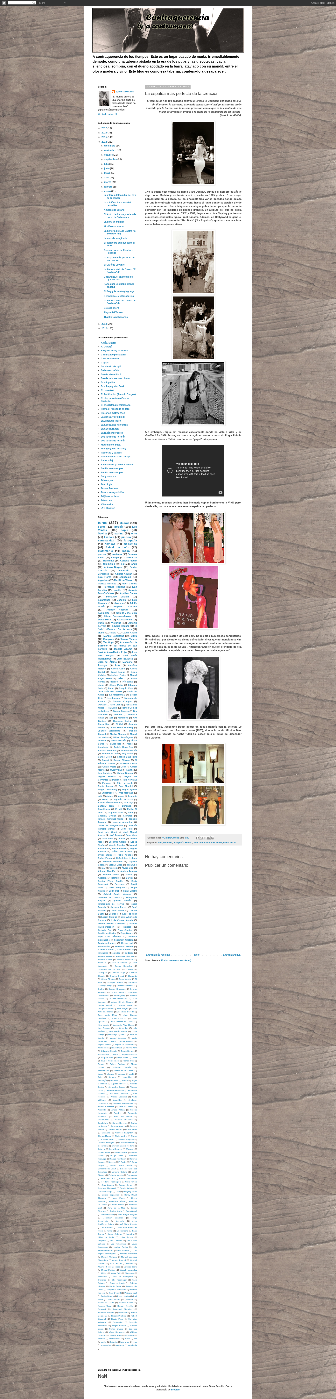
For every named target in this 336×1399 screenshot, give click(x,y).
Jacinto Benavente (118, 999)
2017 (105, 128)
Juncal (121, 838)
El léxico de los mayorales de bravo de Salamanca (120, 215)
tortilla (125, 1080)
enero (107, 191)
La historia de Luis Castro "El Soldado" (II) (120, 271)
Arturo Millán (117, 1110)
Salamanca (104, 600)
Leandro (130, 1234)
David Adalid (129, 632)
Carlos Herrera (119, 1123)
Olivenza (102, 1280)
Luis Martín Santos (118, 1031)
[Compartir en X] (205, 838)
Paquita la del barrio (116, 1289)
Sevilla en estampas (112, 468)
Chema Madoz (104, 1136)
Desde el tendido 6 (111, 374)
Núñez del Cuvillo (122, 851)
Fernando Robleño (114, 587)
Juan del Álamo (107, 662)
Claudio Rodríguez (107, 1142)
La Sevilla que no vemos (114, 425)
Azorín (129, 874)
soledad (116, 953)
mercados (123, 718)
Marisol (127, 927)
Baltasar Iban (106, 806)
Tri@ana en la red (110, 496)
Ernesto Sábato (119, 1172)
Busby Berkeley (123, 966)
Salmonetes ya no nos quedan (117, 464)
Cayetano (119, 884)
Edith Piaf (114, 891)
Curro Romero (115, 1149)
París (101, 623)
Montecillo (103, 1048)
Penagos (106, 783)
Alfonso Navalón (107, 871)
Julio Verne (117, 910)
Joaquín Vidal (126, 688)
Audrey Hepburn (118, 609)
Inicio (197, 954)
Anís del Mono (126, 1107)
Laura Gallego (115, 1234)
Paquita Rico (107, 1058)
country (121, 1074)
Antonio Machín (129, 750)
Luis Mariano (123, 1250)
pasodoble (115, 744)
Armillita (102, 1110)
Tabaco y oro (108, 480)
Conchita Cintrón (122, 721)
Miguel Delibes (108, 1270)
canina (119, 533)
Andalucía (103, 747)
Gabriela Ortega (107, 816)
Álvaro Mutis (116, 685)
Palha (115, 1054)
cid (135, 1339)
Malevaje (112, 1035)
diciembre (110, 145)
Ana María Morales (119, 1093)
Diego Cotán (116, 1156)
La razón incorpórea (112, 433)
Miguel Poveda (107, 776)
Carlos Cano (118, 668)
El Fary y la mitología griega (119, 291)
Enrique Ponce (115, 982)
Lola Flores (104, 577)
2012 (105, 328)
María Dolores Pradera (122, 1041)
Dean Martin (125, 979)
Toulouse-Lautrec (107, 943)
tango (134, 564)
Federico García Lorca (119, 629)
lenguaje (132, 796)
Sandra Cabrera (121, 711)
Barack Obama (119, 963)
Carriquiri (102, 973)
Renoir (101, 1064)
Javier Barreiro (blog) (113, 417)
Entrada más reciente (158, 954)
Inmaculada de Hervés (111, 904)
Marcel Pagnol (119, 1260)
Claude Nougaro (126, 1139)
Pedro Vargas (107, 1296)
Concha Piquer (128, 560)
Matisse (130, 1263)
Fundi (111, 688)
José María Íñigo (107, 1015)
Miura (134, 636)
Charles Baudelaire (127, 757)
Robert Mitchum (118, 1316)
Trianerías (106, 500)
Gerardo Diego (105, 1191)
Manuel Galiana (108, 1257)
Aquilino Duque (128, 593)
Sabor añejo (107, 460)
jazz (111, 718)
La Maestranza (117, 695)
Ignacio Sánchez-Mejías (110, 819)
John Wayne (123, 1009)
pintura (126, 537)
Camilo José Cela (126, 613)
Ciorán (134, 1136)
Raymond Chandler (122, 1309)
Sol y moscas (108, 476)
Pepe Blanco (127, 933)
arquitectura (115, 1339)
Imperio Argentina (122, 822)
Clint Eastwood (126, 1142)
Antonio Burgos (113, 567)
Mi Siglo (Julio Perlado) (113, 448)
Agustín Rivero (118, 1084)
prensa (102, 554)
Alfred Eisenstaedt (115, 1090)
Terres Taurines (109, 488)
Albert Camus (129, 583)
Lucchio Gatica (120, 1247)
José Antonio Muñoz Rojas (112, 652)
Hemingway (119, 995)
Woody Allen (116, 1335)
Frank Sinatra (130, 891)
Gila (118, 1191)
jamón (121, 796)
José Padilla (107, 1227)
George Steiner (126, 1185)
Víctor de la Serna (123, 1071)
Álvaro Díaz (128, 868)
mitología (102, 1080)
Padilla (115, 780)
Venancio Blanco (124, 946)
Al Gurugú (106, 346)
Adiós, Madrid (108, 342)
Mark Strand (116, 1263)
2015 (105, 137)
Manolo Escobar (117, 845)
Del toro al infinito (110, 370)
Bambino (116, 878)
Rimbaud (122, 1312)
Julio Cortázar (119, 1018)
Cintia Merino (121, 1136)
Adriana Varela (105, 956)
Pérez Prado (114, 1299)
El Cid (119, 724)
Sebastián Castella (123, 940)
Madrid (124, 523)
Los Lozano (114, 698)
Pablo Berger (127, 1051)
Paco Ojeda (103, 1054)
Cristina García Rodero (123, 1146)
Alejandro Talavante (125, 606)
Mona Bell (116, 1273)
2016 (105, 132)
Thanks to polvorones (116, 317)
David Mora (104, 619)
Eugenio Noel (115, 812)
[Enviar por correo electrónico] (198, 838)
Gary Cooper (108, 1185)
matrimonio (105, 550)
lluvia (113, 632)
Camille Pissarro (124, 1120)
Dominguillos (108, 382)
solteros (129, 953)
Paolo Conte (115, 1286)
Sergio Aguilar (129, 789)
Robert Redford (117, 1064)
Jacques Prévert (118, 907)
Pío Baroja (127, 682)
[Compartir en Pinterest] (212, 838)
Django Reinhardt (117, 1159)
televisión (123, 570)
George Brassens (117, 989)
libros (102, 526)
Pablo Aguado (125, 855)
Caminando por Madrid (113, 354)
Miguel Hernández (128, 1270)
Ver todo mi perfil (107, 114)
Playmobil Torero (113, 312)
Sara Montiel (125, 786)
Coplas (105, 362)
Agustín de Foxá (123, 799)
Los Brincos (104, 1028)
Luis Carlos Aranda (122, 920)
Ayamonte (103, 613)
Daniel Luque (118, 672)
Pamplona (108, 639)
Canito (130, 969)
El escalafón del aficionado (115, 405)
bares (100, 1074)
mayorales (106, 1345)
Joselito (121, 600)
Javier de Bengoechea (110, 825)
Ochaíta (102, 704)
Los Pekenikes (118, 1244)
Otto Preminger (119, 1280)
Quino (101, 632)
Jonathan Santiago (113, 1218)
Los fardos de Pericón (113, 436)
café (100, 796)
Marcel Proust (119, 848)
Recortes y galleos (111, 452)
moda (126, 550)
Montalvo (129, 1273)
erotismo (167, 842)
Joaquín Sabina (105, 1009)
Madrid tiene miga (111, 444)
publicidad (131, 557)
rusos (130, 744)
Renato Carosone (106, 1312)
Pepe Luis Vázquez (109, 936)
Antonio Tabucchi (124, 960)
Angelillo (117, 1100)
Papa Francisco (129, 1054)
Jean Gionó (131, 1211)
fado (100, 1077)
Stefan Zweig (116, 1329)
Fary (130, 812)
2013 (105, 324)
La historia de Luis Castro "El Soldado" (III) (120, 232)
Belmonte (108, 560)
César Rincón (108, 979)
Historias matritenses (113, 413)
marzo (108, 182)
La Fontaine (122, 1231)
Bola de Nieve (123, 1116)
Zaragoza (129, 1335)
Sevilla (102, 533)
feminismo (109, 564)
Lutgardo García (117, 842)
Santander (118, 1322)
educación (125, 577)
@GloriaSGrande (125, 91)
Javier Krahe (116, 1211)
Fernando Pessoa (125, 986)
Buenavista (103, 1120)
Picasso (114, 682)
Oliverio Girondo (109, 1051)
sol (122, 564)
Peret (134, 1058)
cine (160, 842)
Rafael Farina (105, 858)
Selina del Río (118, 740)
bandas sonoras (125, 949)
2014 (105, 141)
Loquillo (102, 1240)
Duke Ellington (117, 887)
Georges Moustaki (107, 1188)
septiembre (110, 159)
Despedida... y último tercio (119, 296)
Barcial (129, 878)
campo (115, 557)
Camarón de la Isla (109, 969)
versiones (103, 574)
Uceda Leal (127, 943)
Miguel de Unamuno (124, 1044)
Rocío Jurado (105, 786)
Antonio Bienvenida (123, 1103)
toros (102, 523)
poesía (118, 526)
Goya (123, 767)
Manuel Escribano (113, 636)
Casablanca (104, 809)
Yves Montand (125, 793)
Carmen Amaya (118, 1126)
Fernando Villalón (117, 596)
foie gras (124, 1342)
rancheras (103, 953)
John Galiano (107, 1214)
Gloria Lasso (117, 992)
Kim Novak (216, 842)
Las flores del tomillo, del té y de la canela (120, 196)
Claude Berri (107, 1139)
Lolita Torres (126, 1237)
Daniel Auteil (104, 1152)
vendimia (132, 1345)
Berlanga (126, 806)
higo (135, 1342)
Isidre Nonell (118, 1204)
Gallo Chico (131, 1182)
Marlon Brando (125, 773)
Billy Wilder (127, 753)
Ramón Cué (128, 1061)
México (121, 678)
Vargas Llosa (115, 865)
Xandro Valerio (105, 949)
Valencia (118, 714)
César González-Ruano (117, 616)
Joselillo (120, 1221)
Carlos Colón (105, 757)
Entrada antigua (232, 954)
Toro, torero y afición (112, 492)
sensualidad (229, 842)
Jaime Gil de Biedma (122, 1002)
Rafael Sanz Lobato (126, 858)
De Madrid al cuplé (111, 366)
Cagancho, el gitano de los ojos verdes (118, 278)
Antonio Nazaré (110, 753)
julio (106, 164)
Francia (188, 842)
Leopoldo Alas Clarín (123, 1025)
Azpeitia (102, 878)
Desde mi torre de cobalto (115, 378)
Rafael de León (117, 547)
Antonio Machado (107, 750)
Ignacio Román (122, 900)
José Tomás (115, 835)
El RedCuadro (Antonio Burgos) (118, 394)
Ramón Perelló (125, 1306)
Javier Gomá (105, 1005)
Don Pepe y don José (112, 386)
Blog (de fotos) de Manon (114, 350)
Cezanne (106, 1133)
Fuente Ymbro (109, 767)
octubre (108, 154)
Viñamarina (107, 504)
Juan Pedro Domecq (122, 727)
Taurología (106, 484)
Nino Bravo (116, 1048)
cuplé (131, 1074)
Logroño (113, 914)
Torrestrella (103, 1071)
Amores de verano (114, 210)
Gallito (101, 989)
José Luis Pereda (125, 1012)
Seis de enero (111, 308)
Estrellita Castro (128, 763)
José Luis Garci (107, 832)
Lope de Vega (129, 914)
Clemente (132, 976)
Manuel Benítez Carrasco (111, 923)
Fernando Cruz (108, 1178)
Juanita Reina (124, 619)
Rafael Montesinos (110, 1061)
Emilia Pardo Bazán (121, 1165)
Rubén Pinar (117, 1319)
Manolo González (128, 1254)
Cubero (101, 1149)
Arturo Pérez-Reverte (109, 802)
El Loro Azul (107, 390)
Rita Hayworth (125, 783)
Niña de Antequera (123, 1276)
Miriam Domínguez (123, 737)
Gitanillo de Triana (109, 897)
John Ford (127, 829)
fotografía (178, 842)
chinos (109, 796)
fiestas (112, 1077)
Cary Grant (131, 1129)
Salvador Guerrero (113, 861)
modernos (130, 543)
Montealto (102, 1276)
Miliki (103, 1273)
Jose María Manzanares (110, 691)
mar (103, 868)
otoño (101, 685)
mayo (107, 173)
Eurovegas (132, 1175)
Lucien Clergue (109, 917)
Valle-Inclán (104, 946)
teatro (105, 799)
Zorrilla (101, 1339)
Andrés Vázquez (119, 1097)
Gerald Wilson (127, 1188)
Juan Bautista (125, 658)
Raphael (102, 1309)
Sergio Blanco (119, 1325)
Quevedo (129, 1299)
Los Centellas (121, 1028)
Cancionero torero (111, 358)
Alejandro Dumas (116, 1087)
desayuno (132, 865)
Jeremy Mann (125, 1005)
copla (124, 530)
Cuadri (105, 760)
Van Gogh (108, 642)
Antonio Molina (110, 874)
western (113, 868)
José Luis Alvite (201, 842)
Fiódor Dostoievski (128, 1178)
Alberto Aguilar (123, 574)
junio (107, 168)
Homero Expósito (117, 1201)
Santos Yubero (128, 639)
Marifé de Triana (123, 580)
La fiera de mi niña (114, 221)
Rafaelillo (112, 708)
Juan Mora (131, 835)
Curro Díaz (104, 724)
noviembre (110, 150)
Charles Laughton (124, 1133)
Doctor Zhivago (122, 760)
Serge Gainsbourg (107, 789)
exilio (103, 1342)
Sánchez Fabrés (122, 1067)
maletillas (127, 1077)
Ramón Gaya (104, 1306)
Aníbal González (106, 1107)
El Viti (118, 809)
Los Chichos (116, 1240)
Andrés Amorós (128, 871)
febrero (108, 186)
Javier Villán (116, 770)
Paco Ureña (116, 704)
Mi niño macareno (113, 226)
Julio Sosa (107, 838)
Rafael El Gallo (106, 1303)
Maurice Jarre (130, 1267)
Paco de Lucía (117, 1283)
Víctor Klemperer (117, 1332)
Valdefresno (108, 793)
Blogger (175, 1389)
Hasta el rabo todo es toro (115, 409)
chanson (118, 603)
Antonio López (105, 960)
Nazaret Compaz (122, 701)
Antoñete (102, 963)
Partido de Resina (107, 933)
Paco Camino (125, 930)
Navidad (110, 543)
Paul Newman (130, 780)
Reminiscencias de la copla (116, 456)
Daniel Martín (121, 1152)
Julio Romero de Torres (122, 1022)
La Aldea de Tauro (111, 420)
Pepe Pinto (122, 1058)
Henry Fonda (118, 1198)
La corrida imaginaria (115, 238)
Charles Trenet (116, 976)
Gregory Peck (130, 1191)
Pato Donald (115, 1293)
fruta (117, 665)
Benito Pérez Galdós (110, 881)
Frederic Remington (111, 1182)
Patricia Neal (130, 1293)
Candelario (103, 1123)
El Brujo (122, 1162)
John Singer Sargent (127, 1214)
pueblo (117, 590)
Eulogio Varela (115, 1175)
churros (110, 1074)
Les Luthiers (105, 773)
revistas (114, 1080)
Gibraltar (127, 816)
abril (107, 177)
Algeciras (103, 580)
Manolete (127, 662)
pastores (120, 1345)
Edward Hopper (120, 626)
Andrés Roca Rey (123, 747)
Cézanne (130, 1149)
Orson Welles (105, 855)
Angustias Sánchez (125, 956)
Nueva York (131, 1048)
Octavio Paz (104, 930)
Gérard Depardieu (110, 1195)
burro (127, 1339)
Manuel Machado (118, 1038)
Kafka (109, 1231)
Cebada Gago (118, 973)
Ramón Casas (126, 1303)
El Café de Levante (114, 264)
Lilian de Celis (106, 1237)
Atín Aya (128, 802)
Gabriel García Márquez (117, 894)
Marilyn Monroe (118, 734)
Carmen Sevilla (115, 1129)
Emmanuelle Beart (107, 1169)
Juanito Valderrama (109, 731)
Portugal (102, 665)
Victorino (116, 623)
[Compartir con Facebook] (209, 838)
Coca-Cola (103, 1146)
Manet (123, 1035)
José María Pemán (127, 1224)
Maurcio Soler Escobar (109, 1267)
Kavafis (130, 770)
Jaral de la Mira (116, 1208)
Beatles (117, 1113)
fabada (113, 1342)
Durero (111, 1162)
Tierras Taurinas (107, 583)
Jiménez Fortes (118, 675)
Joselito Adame (123, 649)
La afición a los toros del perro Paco (117, 204)
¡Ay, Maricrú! (108, 508)
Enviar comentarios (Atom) (176, 960)
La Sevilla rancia (110, 428)
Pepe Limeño (123, 1296)
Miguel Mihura (104, 1044)
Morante (102, 740)
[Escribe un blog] (201, 838)
